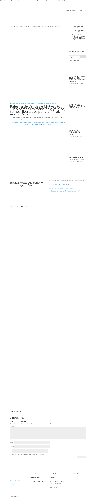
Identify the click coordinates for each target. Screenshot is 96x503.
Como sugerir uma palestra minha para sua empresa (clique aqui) (65, 191)
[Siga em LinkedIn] (71, 481)
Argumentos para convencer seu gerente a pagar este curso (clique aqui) (66, 190)
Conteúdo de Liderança (79, 35)
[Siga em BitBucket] (82, 478)
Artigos (74, 35)
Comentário (13, 426)
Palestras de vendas (46, 124)
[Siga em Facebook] (74, 478)
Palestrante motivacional (35, 124)
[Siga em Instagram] (71, 478)
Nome (12, 442)
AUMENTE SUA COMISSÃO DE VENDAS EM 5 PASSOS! (77, 106)
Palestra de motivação (28, 122)
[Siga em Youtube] (80, 478)
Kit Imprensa (13, 484)
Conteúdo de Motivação (80, 36)
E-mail (12, 446)
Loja (85, 10)
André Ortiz (80, 26)
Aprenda (74, 10)
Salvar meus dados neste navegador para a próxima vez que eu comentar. (29, 454)
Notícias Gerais (79, 40)
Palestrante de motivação (51, 122)
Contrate (67, 10)
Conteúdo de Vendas (78, 38)
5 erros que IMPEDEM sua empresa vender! (77, 158)
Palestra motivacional (39, 122)
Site (11, 451)
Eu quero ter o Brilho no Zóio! (60, 184)
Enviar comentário (81, 457)
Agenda (80, 10)
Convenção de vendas (17, 122)
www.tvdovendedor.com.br (16, 119)
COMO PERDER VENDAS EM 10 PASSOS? (74, 132)
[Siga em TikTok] (77, 478)
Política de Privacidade (15, 480)
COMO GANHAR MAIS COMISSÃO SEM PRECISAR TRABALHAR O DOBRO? (77, 78)
